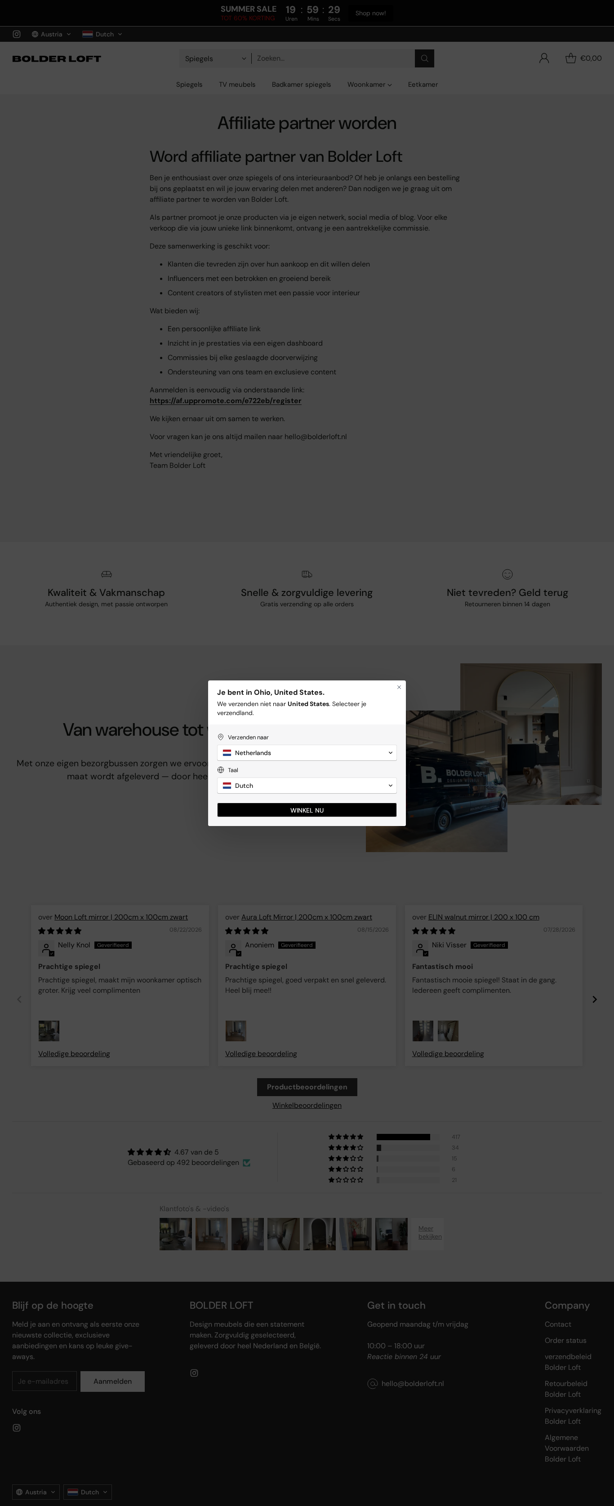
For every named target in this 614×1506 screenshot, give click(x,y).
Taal (233, 770)
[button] (307, 753)
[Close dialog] (399, 687)
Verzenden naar (248, 737)
